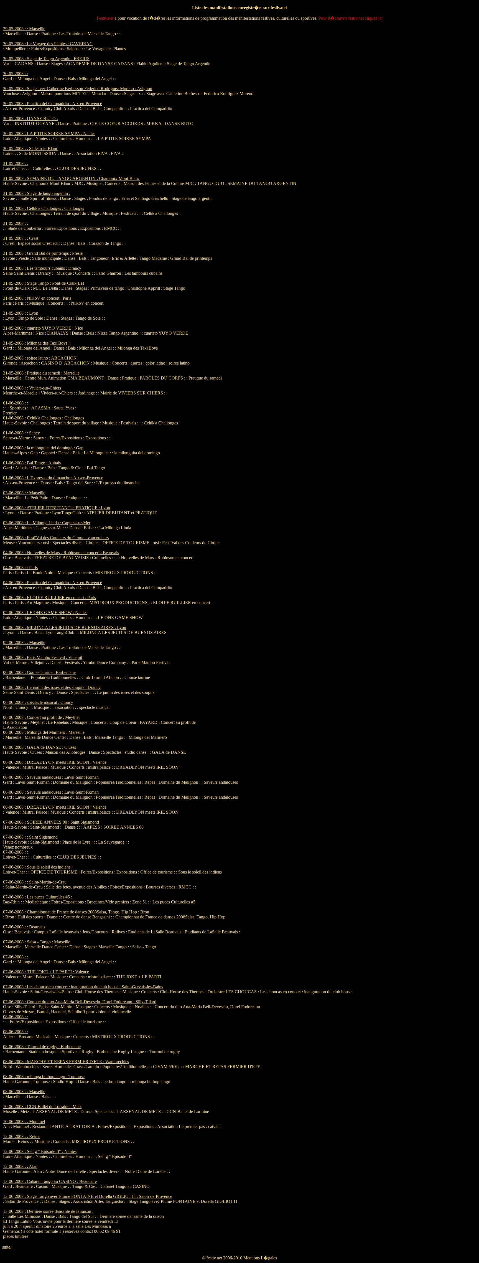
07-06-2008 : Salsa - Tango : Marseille (36, 941)
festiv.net (214, 1258)
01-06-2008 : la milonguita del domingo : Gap (43, 447)
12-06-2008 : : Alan (20, 1166)
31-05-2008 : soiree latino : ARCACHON (40, 358)
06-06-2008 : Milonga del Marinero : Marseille (44, 732)
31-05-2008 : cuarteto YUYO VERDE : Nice (43, 328)
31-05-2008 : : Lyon (20, 313)
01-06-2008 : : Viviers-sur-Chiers (32, 388)
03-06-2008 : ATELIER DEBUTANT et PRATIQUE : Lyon (56, 507)
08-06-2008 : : (15, 1016)
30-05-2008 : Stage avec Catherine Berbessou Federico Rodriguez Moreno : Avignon (77, 88)
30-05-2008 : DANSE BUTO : (30, 118)
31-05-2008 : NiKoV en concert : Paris (37, 298)
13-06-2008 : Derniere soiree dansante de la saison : (48, 1211)
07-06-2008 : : (15, 852)
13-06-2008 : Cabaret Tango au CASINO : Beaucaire (50, 1181)
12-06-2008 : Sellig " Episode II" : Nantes (40, 1151)
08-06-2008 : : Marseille (24, 1091)
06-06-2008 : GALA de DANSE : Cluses (39, 747)
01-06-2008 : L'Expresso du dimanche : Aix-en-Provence (53, 477)
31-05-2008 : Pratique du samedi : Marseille (41, 373)
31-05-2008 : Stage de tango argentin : (36, 193)
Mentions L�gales (260, 1258)
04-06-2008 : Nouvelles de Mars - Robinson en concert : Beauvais (61, 552)
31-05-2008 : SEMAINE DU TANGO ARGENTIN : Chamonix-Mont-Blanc (71, 178)
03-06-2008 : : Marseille (24, 492)
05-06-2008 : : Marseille (24, 642)
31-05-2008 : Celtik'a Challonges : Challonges (43, 208)
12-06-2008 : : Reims (21, 1136)
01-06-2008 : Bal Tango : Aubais (32, 462)
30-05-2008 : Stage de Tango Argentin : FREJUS (46, 58)
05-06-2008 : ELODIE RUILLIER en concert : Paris (49, 597)
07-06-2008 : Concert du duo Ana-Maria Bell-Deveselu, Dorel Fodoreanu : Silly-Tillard (79, 1001)
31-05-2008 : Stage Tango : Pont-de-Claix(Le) (43, 283)
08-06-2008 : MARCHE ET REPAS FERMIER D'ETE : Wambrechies (66, 1061)
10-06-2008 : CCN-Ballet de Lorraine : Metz (42, 1106)
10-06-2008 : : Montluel (24, 1121)
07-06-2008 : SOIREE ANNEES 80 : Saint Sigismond (51, 822)
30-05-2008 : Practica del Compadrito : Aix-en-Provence (52, 103)
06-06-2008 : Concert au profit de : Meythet (41, 717)
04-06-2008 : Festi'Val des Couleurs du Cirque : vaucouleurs (56, 537)
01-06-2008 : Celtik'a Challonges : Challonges (43, 418)
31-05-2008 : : (15, 163)
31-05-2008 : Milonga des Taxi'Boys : (36, 343)
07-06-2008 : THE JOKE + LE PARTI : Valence (46, 971)
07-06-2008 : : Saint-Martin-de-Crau (35, 882)
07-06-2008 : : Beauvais (24, 927)
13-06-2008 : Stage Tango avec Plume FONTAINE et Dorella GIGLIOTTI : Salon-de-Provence (87, 1196)
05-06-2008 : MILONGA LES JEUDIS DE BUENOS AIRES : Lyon (64, 627)
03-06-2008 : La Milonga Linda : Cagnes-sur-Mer (46, 522)
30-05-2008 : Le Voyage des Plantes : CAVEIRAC (48, 43)
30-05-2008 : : (15, 73)
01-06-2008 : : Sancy (21, 433)
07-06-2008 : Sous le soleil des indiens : (38, 867)
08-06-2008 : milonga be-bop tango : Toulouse (44, 1076)
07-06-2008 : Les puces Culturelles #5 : (37, 897)
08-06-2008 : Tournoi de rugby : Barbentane (42, 1046)
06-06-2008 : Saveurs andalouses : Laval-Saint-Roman (51, 777)
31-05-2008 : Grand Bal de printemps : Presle (43, 253)
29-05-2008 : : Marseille (24, 28)
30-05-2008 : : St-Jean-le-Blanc (30, 148)
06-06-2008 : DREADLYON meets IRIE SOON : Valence (54, 762)
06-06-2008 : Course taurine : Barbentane (39, 672)
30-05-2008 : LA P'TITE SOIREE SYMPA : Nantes (49, 133)
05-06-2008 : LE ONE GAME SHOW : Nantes (45, 612)
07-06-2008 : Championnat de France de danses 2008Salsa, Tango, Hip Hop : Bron (76, 912)
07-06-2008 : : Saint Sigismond (30, 837)
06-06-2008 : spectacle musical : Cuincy (38, 702)
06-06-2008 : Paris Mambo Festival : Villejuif (42, 657)
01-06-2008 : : (15, 403)
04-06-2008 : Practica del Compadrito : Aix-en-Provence (52, 582)
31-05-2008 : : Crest (20, 238)
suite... (8, 1247)
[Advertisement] (371, 109)
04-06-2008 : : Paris (20, 567)
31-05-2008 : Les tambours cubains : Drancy (42, 268)
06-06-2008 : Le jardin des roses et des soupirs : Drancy (52, 687)
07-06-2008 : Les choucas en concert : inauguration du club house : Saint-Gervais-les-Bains (83, 986)
